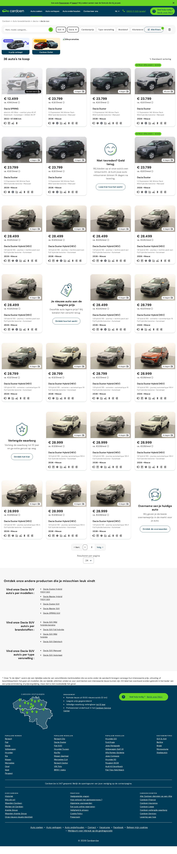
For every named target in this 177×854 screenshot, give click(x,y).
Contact (92, 827)
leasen (74, 3)
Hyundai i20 (111, 738)
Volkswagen (10, 749)
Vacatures (104, 827)
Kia (6, 756)
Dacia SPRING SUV (51, 613)
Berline (160, 742)
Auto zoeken (36, 11)
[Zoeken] (51, 29)
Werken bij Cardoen (14, 806)
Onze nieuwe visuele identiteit (19, 817)
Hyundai (9, 752)
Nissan (8, 759)
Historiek (9, 796)
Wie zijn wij (10, 799)
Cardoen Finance (148, 799)
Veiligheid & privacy (79, 810)
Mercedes (9, 763)
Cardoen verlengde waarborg (153, 810)
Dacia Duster (60, 742)
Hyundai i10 (110, 759)
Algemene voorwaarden (81, 803)
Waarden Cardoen (13, 803)
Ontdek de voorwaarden (155, 529)
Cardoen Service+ (148, 813)
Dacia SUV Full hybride (53, 629)
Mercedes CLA (61, 759)
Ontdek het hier (22, 456)
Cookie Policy (76, 813)
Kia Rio (57, 752)
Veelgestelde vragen (79, 796)
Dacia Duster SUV (51, 604)
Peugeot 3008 (112, 763)
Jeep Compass (112, 756)
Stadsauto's (162, 752)
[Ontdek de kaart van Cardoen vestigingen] (33, 728)
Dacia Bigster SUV (51, 608)
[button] (63, 29)
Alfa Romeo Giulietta (114, 752)
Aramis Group (11, 810)
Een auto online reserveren (82, 806)
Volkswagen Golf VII (114, 749)
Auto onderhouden (71, 11)
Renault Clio (59, 738)
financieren (64, 3)
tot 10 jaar (100, 704)
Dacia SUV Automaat (52, 655)
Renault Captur (61, 763)
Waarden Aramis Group (16, 813)
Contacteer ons (91, 11)
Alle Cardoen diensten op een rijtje (156, 796)
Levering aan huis (148, 817)
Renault (8, 738)
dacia (35, 21)
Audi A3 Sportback (114, 766)
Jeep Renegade (112, 745)
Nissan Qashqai (61, 756)
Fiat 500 (58, 745)
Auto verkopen (52, 11)
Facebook (118, 827)
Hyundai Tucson (61, 749)
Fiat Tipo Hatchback (114, 770)
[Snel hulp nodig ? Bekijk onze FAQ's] (154, 11)
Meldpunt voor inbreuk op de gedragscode (90, 830)
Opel (7, 766)
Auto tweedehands (21, 21)
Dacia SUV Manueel (52, 650)
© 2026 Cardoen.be (88, 840)
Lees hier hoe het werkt (111, 187)
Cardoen (6, 21)
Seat (7, 770)
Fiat (6, 742)
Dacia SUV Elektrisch (52, 641)
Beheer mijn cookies (137, 827)
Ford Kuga (110, 742)
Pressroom (75, 817)
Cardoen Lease (147, 806)
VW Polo (58, 766)
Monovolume (162, 749)
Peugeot (9, 773)
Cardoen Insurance (149, 803)
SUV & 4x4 (161, 738)
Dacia (7, 745)
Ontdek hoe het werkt (66, 321)
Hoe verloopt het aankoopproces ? (86, 799)
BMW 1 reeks (60, 770)
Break (159, 745)
